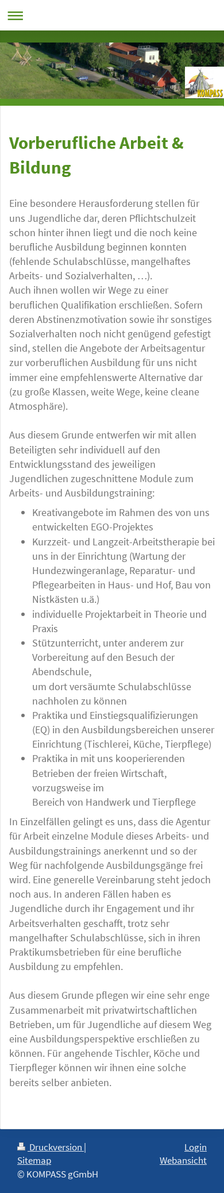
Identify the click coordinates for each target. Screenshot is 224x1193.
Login (195, 1147)
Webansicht (183, 1160)
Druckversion (56, 1147)
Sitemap (34, 1160)
